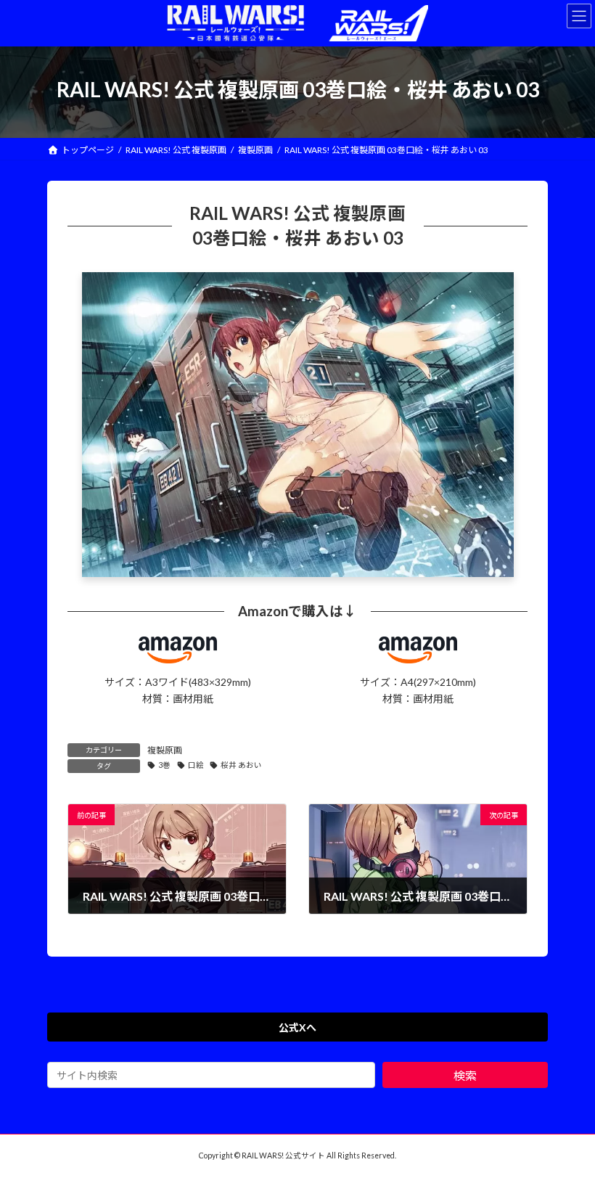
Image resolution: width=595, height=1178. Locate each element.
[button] (297, 1027)
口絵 (196, 765)
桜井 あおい (241, 765)
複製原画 (164, 750)
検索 (465, 1075)
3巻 (164, 765)
